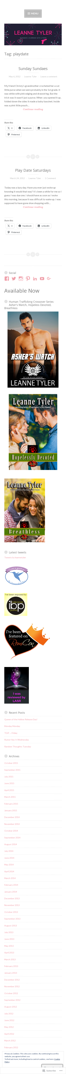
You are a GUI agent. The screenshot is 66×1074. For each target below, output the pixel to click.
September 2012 (12, 1000)
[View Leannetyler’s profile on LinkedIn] (36, 278)
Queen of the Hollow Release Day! (20, 719)
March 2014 (10, 878)
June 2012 (9, 1020)
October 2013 (11, 912)
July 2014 (8, 851)
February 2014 (11, 885)
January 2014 (10, 891)
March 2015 (10, 797)
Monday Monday (12, 726)
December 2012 (12, 979)
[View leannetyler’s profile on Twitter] (14, 278)
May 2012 (9, 1027)
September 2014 (12, 837)
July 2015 (8, 776)
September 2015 (12, 770)
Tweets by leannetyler (15, 557)
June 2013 (9, 939)
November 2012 (12, 986)
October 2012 (11, 993)
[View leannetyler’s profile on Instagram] (21, 278)
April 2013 (9, 952)
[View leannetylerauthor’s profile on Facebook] (7, 278)
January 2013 (10, 973)
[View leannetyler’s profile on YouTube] (43, 278)
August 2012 (10, 1006)
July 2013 (8, 932)
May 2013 (9, 946)
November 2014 (12, 824)
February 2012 (11, 1047)
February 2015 (11, 803)
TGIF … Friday (10, 733)
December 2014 (12, 817)
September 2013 (12, 918)
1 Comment (50, 178)
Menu (34, 13)
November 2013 (12, 905)
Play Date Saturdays (33, 170)
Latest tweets (17, 552)
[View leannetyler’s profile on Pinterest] (28, 278)
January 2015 (10, 810)
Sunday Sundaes (33, 68)
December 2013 (12, 898)
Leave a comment (49, 76)
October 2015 (11, 763)
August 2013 (10, 925)
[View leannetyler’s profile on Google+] (50, 278)
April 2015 (9, 790)
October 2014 (11, 830)
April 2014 (9, 871)
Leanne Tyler (30, 76)
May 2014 (9, 864)
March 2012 (10, 1040)
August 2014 (10, 844)
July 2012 (8, 1013)
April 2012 (9, 1034)
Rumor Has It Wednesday (16, 739)
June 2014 (9, 858)
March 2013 (10, 959)
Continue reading (23, 109)
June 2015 (9, 783)
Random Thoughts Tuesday (17, 746)
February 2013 (11, 966)
